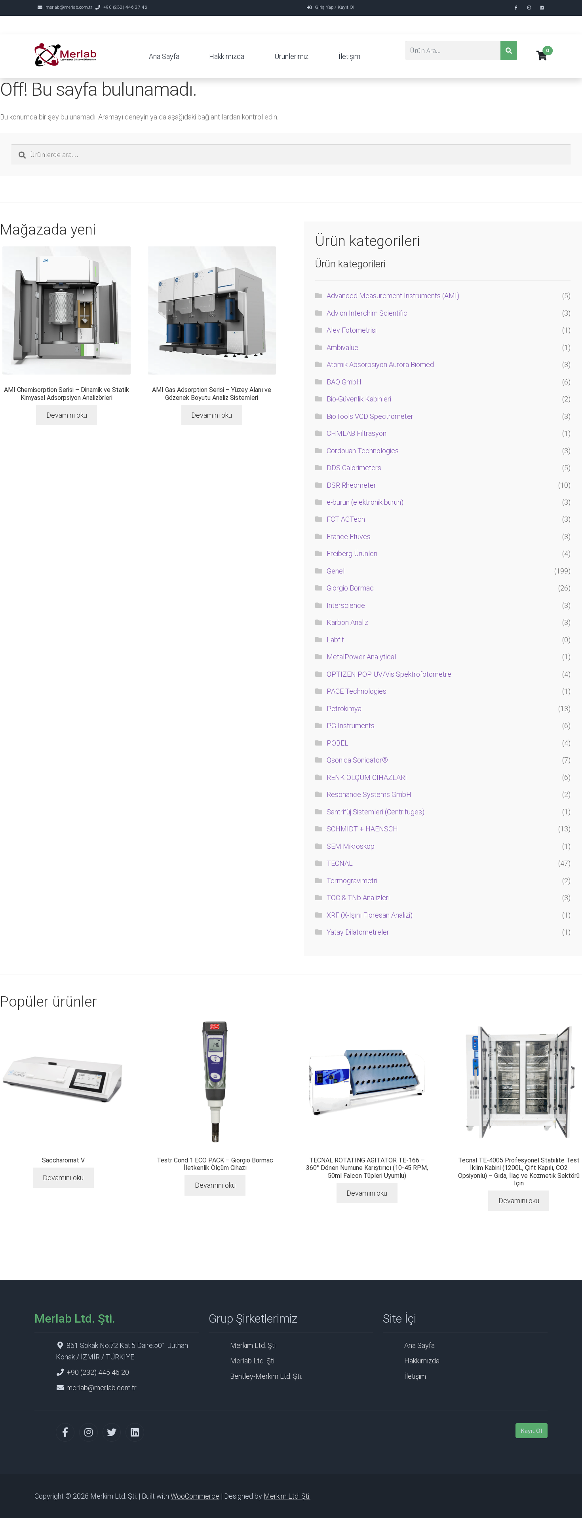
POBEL (337, 743)
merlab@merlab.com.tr (69, 7)
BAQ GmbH (344, 382)
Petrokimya (344, 708)
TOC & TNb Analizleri (358, 897)
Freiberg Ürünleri (352, 553)
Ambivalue (342, 347)
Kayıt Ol (531, 1431)
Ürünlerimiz (291, 56)
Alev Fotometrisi (352, 330)
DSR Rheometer (351, 485)
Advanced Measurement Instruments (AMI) (393, 295)
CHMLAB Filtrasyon (356, 433)
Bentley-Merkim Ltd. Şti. (266, 1376)
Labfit (335, 640)
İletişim (349, 56)
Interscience (346, 605)
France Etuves (349, 536)
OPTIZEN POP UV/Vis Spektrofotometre (389, 674)
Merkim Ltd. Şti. (253, 1345)
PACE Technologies (356, 691)
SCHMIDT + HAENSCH (362, 829)
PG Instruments (351, 725)
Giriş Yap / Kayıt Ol (334, 7)
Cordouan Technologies (363, 451)
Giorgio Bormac (350, 588)
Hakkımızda (226, 56)
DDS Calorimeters (354, 468)
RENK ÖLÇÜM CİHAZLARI (367, 777)
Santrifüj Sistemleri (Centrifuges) (375, 812)
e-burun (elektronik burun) (365, 502)
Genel (335, 571)
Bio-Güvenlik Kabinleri (359, 399)
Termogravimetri (352, 880)
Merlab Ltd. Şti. (253, 1361)
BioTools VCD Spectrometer (370, 416)
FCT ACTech (346, 519)
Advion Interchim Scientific (367, 313)
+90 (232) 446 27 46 (125, 7)
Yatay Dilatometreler (358, 932)
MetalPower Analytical (361, 657)
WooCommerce (195, 1496)
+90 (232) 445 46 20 (98, 1372)
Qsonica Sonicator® (357, 760)
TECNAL (340, 863)
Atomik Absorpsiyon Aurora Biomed (380, 364)
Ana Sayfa (164, 56)
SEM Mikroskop (351, 846)
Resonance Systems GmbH (369, 794)
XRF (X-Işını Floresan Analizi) (370, 915)
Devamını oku (66, 415)
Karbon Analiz (347, 622)
